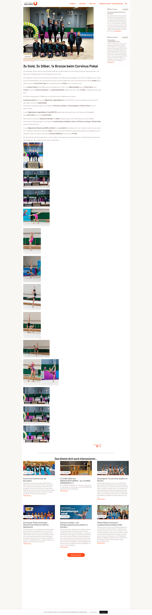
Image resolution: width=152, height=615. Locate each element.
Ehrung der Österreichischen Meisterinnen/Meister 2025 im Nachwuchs (36, 524)
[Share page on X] (100, 446)
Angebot (73, 3)
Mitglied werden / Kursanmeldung (111, 3)
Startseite (25, 60)
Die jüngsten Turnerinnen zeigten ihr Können (112, 479)
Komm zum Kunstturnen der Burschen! (35, 479)
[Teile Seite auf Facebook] (97, 446)
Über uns (92, 3)
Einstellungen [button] (93, 612)
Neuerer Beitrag (113, 37)
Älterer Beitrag (113, 9)
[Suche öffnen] (126, 3)
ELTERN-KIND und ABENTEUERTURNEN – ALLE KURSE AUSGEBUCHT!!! (75, 480)
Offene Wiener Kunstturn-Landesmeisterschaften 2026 (109, 523)
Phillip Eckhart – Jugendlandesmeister (113, 40)
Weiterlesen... (118, 31)
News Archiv (76, 555)
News (31, 60)
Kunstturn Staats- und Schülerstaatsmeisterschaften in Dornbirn (74, 524)
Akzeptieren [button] (104, 612)
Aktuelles (82, 3)
